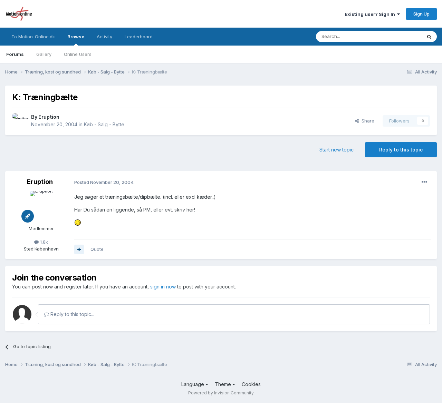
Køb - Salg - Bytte (104, 124)
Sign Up (421, 14)
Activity (104, 36)
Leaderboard (139, 36)
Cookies (251, 384)
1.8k (43, 242)
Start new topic (336, 150)
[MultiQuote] (79, 249)
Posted (104, 182)
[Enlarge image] (77, 222)
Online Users (78, 54)
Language (193, 384)
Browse (75, 36)
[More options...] (424, 182)
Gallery (43, 54)
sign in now (163, 286)
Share (366, 121)
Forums (15, 54)
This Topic (401, 36)
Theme (223, 384)
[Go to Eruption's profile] (19, 120)
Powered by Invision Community (221, 392)
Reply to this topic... (71, 314)
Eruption (48, 117)
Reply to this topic (401, 150)
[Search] (429, 36)
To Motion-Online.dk (33, 36)
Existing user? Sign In (371, 14)
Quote (97, 249)
